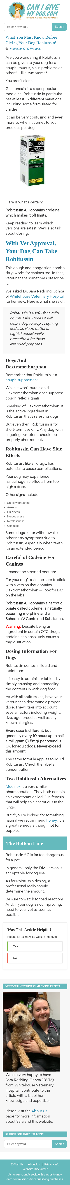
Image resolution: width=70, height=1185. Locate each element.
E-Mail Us (17, 1164)
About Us (39, 1111)
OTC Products (32, 48)
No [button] (15, 958)
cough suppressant (22, 380)
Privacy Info (51, 1164)
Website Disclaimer (35, 1169)
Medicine (16, 48)
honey (51, 820)
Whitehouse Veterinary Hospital (37, 297)
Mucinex (13, 787)
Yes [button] (15, 946)
